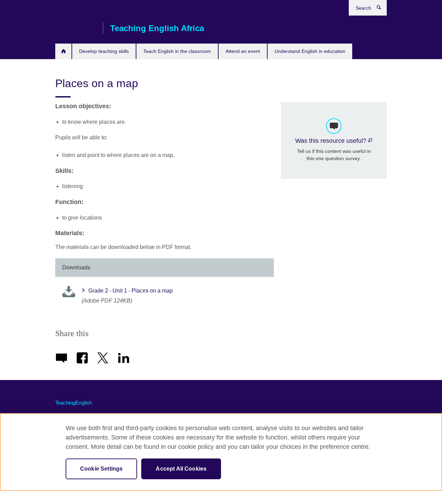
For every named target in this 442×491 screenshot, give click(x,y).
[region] (221, 452)
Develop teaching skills (104, 51)
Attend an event (242, 51)
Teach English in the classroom (177, 51)
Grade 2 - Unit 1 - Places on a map (130, 291)
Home (63, 51)
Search (382, 9)
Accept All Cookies (181, 469)
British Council (75, 28)
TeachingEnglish (73, 403)
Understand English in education (310, 51)
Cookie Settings (101, 469)
